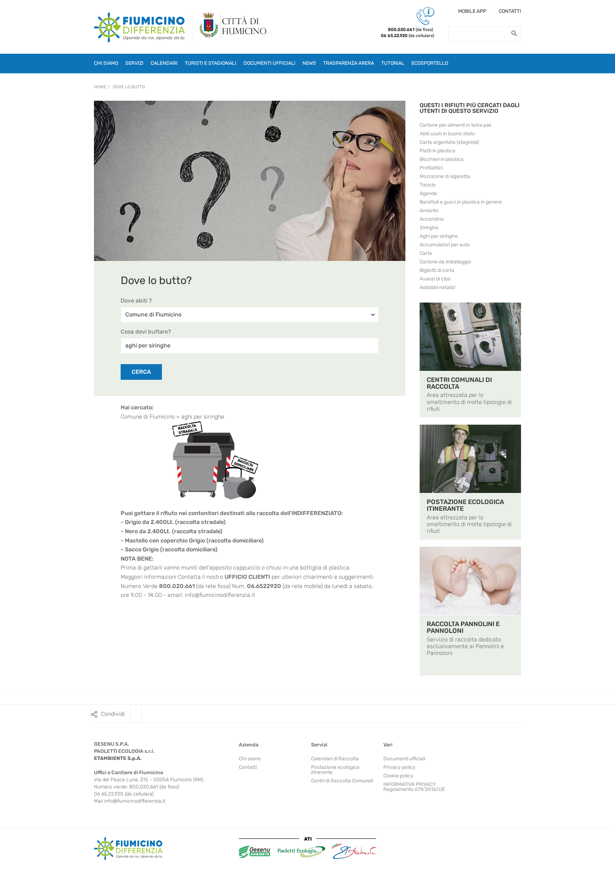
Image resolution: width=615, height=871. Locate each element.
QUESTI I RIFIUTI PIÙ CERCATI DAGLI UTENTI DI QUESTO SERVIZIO (470, 108)
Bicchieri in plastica (441, 159)
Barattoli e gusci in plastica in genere (461, 202)
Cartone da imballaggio (445, 262)
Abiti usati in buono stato (447, 134)
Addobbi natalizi (437, 287)
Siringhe (429, 228)
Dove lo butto (129, 86)
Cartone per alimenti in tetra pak (456, 125)
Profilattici (431, 168)
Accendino (432, 219)
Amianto (429, 211)
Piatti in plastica (437, 151)
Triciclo (428, 185)
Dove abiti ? (136, 300)
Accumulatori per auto (445, 245)
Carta (426, 253)
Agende (428, 193)
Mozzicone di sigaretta (445, 176)
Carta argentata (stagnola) (449, 142)
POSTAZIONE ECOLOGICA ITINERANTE (465, 505)
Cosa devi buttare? (146, 331)
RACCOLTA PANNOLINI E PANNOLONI (463, 627)
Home (100, 86)
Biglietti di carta (437, 270)
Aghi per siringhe (439, 236)
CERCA (141, 371)
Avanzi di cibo (435, 279)
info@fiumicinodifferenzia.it (220, 595)
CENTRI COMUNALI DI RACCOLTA (459, 383)
